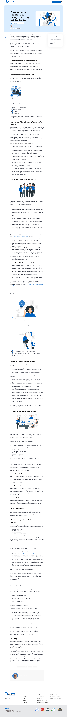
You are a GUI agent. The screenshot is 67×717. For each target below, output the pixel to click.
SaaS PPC (38, 694)
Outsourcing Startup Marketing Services (55, 39)
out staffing (35, 666)
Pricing (24, 694)
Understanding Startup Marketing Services (56, 35)
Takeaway (51, 44)
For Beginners (17, 28)
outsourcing (30, 666)
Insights (24, 700)
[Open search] (62, 2)
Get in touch (25, 702)
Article (12, 28)
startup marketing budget (28, 553)
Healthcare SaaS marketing (55, 696)
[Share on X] (6, 38)
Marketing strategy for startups (55, 698)
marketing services (24, 666)
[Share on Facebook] (6, 35)
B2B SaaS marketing (54, 694)
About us (24, 698)
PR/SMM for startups (40, 696)
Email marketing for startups (42, 700)
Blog (12, 8)
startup (18, 666)
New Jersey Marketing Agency (9, 710)
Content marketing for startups (42, 702)
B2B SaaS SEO (39, 698)
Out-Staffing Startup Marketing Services (55, 40)
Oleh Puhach (15, 25)
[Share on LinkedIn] (6, 40)
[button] (19, 2)
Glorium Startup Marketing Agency (21, 236)
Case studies (25, 696)
